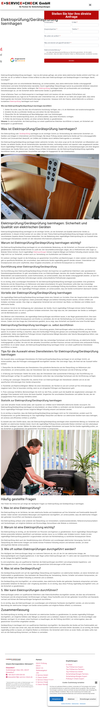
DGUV (38, 666)
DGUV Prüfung (41, 663)
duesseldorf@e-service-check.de (20, 677)
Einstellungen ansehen (88, 699)
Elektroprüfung (44, 88)
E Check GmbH (41, 677)
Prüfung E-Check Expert (75, 679)
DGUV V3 (39, 668)
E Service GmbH (42, 675)
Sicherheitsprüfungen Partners (77, 674)
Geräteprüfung (24, 134)
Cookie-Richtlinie (66, 703)
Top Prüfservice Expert (74, 667)
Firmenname (49, 22)
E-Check (69, 665)
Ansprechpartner (50, 29)
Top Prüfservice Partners (75, 669)
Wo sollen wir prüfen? (52, 36)
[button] (96, 683)
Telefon (75, 29)
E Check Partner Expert (45, 684)
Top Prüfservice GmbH (74, 672)
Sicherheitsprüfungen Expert (76, 676)
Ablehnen (71, 699)
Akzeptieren (56, 699)
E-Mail (75, 22)
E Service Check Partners (45, 682)
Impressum (83, 703)
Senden (71, 61)
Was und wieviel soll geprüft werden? (57, 43)
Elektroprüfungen (39, 252)
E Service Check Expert (45, 680)
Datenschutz (75, 703)
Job (37, 673)
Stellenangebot (41, 670)
